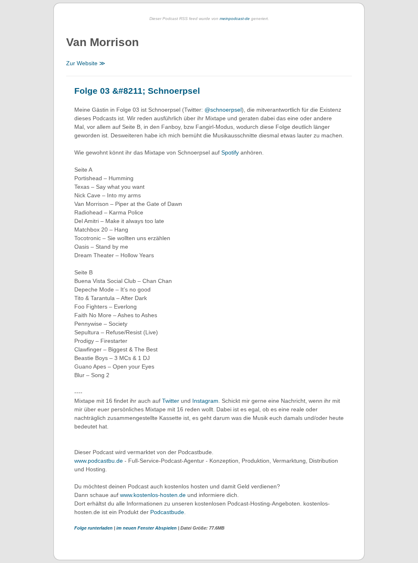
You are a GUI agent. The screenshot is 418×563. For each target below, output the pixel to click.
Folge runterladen (94, 527)
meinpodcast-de (235, 18)
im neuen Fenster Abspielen (147, 527)
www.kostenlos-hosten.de (153, 495)
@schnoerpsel (223, 109)
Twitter (170, 400)
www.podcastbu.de (98, 460)
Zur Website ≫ (85, 63)
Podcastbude (167, 512)
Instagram (205, 400)
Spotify (230, 152)
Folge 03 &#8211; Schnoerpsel (137, 90)
